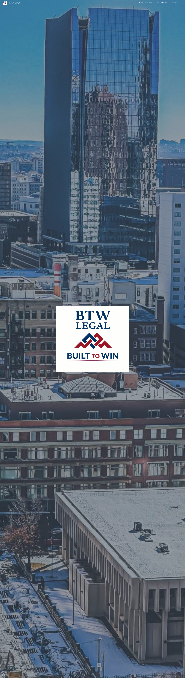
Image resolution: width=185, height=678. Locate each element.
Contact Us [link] (175, 3)
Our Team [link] (148, 3)
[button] (182, 2)
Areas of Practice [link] (161, 3)
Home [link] (141, 3)
